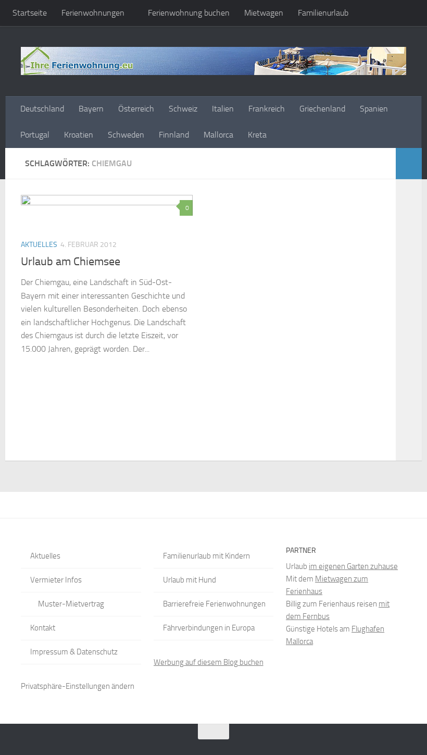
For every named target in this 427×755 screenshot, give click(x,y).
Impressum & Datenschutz (74, 652)
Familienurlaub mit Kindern (206, 556)
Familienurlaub (323, 13)
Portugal (34, 135)
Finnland (174, 135)
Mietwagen (263, 13)
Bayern (91, 109)
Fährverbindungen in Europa (209, 628)
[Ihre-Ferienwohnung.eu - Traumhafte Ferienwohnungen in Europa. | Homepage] (213, 61)
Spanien (374, 109)
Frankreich (266, 109)
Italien (223, 109)
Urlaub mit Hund (189, 580)
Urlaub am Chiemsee (70, 261)
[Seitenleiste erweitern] (409, 163)
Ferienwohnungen (92, 13)
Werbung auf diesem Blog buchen (208, 662)
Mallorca (218, 135)
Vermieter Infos (56, 580)
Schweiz (183, 109)
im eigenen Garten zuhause (353, 566)
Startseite (29, 13)
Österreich (136, 109)
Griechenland (322, 109)
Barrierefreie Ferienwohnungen (214, 604)
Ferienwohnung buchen (189, 13)
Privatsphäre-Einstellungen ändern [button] (77, 686)
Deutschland (42, 109)
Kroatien (78, 135)
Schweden (126, 135)
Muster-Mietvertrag (71, 604)
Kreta (257, 135)
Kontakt (42, 628)
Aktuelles (39, 244)
